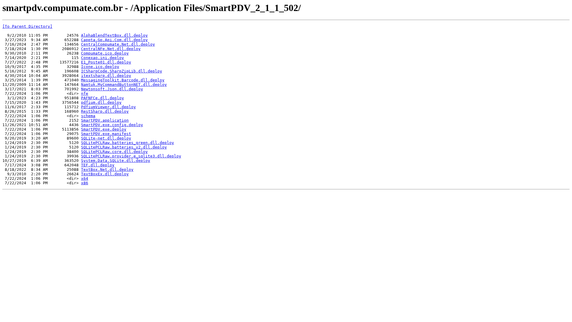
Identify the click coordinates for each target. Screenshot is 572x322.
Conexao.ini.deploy (102, 57)
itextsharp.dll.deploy (106, 75)
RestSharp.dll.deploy (105, 111)
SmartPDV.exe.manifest (106, 133)
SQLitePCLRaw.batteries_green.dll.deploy (127, 142)
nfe (84, 93)
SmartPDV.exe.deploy (103, 129)
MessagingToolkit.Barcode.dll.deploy (122, 80)
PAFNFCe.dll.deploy (102, 98)
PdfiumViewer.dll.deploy (108, 107)
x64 (84, 178)
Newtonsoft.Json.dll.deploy (112, 89)
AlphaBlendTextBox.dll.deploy (114, 35)
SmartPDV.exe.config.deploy (112, 125)
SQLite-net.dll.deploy (106, 138)
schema (88, 116)
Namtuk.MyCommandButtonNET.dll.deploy (124, 84)
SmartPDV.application (105, 120)
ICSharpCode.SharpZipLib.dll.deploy (121, 71)
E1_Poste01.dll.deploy (106, 62)
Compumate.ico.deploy (105, 53)
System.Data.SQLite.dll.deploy (115, 160)
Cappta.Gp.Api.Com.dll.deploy (114, 40)
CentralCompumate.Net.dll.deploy (118, 44)
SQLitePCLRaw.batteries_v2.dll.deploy (124, 147)
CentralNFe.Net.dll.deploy (111, 49)
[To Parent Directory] (27, 26)
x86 (84, 183)
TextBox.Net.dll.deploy (107, 169)
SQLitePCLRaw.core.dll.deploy (114, 151)
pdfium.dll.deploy (101, 102)
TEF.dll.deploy (97, 165)
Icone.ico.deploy (100, 66)
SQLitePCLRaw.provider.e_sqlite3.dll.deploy (131, 156)
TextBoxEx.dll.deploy (105, 174)
